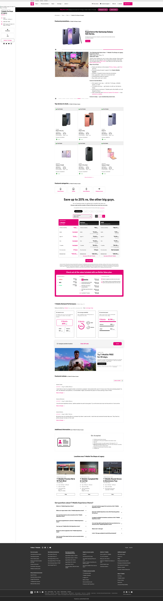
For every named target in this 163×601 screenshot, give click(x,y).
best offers (103, 61)
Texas (63, 15)
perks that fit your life (95, 62)
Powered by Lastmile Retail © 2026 (81, 598)
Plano (67, 15)
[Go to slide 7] (81, 98)
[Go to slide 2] (83, 49)
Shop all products (89, 177)
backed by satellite (97, 94)
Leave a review (117, 380)
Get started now (101, 363)
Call (8, 35)
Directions (7, 30)
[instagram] (11, 43)
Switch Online (114, 9)
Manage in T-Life (103, 9)
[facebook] (4, 43)
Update (117, 343)
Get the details (88, 37)
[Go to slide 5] (74, 98)
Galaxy (115, 67)
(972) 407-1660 (85, 486)
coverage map (89, 308)
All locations (57, 15)
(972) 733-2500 (61, 486)
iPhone (111, 67)
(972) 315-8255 (108, 486)
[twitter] (6, 43)
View (66, 494)
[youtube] (9, 43)
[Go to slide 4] (70, 98)
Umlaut (66, 308)
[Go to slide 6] (78, 98)
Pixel (121, 67)
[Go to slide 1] (62, 49)
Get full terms (86, 41)
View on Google (60, 393)
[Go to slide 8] (85, 98)
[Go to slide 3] (103, 49)
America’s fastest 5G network (110, 92)
